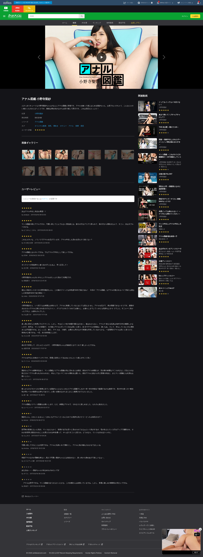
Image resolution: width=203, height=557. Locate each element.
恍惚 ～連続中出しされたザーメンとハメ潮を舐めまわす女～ (170, 141)
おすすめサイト (144, 510)
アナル (71, 126)
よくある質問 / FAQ (108, 514)
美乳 (49, 126)
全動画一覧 (68, 514)
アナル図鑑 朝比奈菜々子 (168, 236)
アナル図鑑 (39, 122)
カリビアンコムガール (146, 533)
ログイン (185, 16)
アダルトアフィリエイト (54, 544)
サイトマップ (106, 521)
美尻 (82, 126)
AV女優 (84, 23)
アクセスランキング (33, 544)
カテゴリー (68, 518)
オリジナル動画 (40, 126)
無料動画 (110, 23)
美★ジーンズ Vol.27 (166, 288)
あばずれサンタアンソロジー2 (170, 249)
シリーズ (67, 521)
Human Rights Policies (93, 553)
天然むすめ (143, 518)
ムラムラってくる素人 (146, 525)
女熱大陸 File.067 (165, 174)
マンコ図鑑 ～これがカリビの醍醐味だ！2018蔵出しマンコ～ (170, 156)
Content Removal (110, 553)
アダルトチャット (94, 544)
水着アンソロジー (165, 261)
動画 (74, 23)
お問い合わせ (106, 518)
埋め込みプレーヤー (32, 496)
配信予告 (122, 23)
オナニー (63, 126)
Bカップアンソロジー (167, 276)
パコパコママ (143, 521)
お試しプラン (136, 23)
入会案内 (195, 16)
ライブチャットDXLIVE (147, 529)
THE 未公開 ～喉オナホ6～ (169, 127)
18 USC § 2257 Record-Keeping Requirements (66, 553)
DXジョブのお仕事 (75, 544)
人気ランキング (31, 530)
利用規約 (105, 525)
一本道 (141, 514)
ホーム (64, 23)
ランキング (97, 23)
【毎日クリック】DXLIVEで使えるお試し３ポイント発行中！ (33, 2)
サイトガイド (106, 510)
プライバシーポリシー (109, 529)
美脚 (77, 126)
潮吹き (55, 126)
